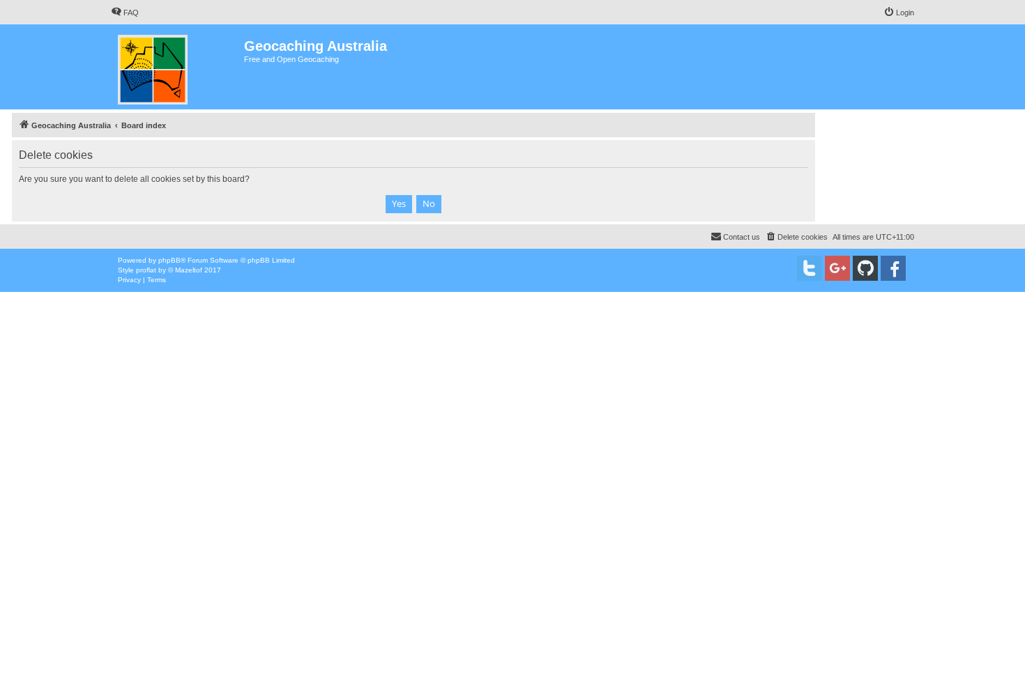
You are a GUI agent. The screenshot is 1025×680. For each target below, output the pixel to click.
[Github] (865, 268)
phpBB (169, 260)
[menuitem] (125, 12)
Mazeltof (188, 270)
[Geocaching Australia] (177, 67)
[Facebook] (893, 268)
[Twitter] (809, 268)
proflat (146, 270)
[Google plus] (837, 268)
